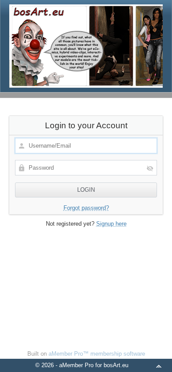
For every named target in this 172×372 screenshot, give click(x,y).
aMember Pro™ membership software (97, 353)
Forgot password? (86, 208)
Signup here (111, 223)
